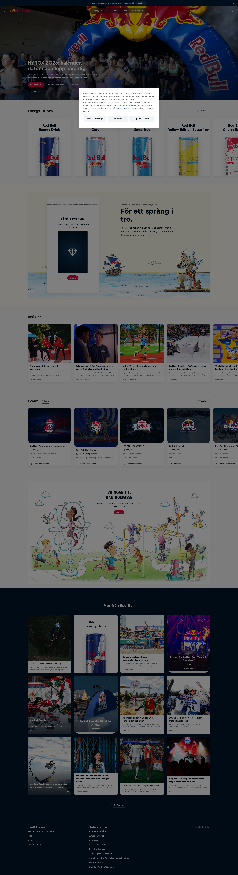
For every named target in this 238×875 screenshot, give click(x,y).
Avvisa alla (118, 119)
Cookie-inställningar (95, 119)
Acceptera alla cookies (141, 119)
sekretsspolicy (122, 108)
